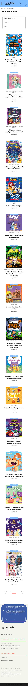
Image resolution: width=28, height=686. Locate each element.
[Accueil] (7, 3)
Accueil (3, 8)
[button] (10, 18)
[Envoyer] (24, 619)
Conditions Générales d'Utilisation (10, 674)
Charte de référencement (8, 676)
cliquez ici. (17, 615)
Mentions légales (6, 672)
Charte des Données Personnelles (10, 668)
